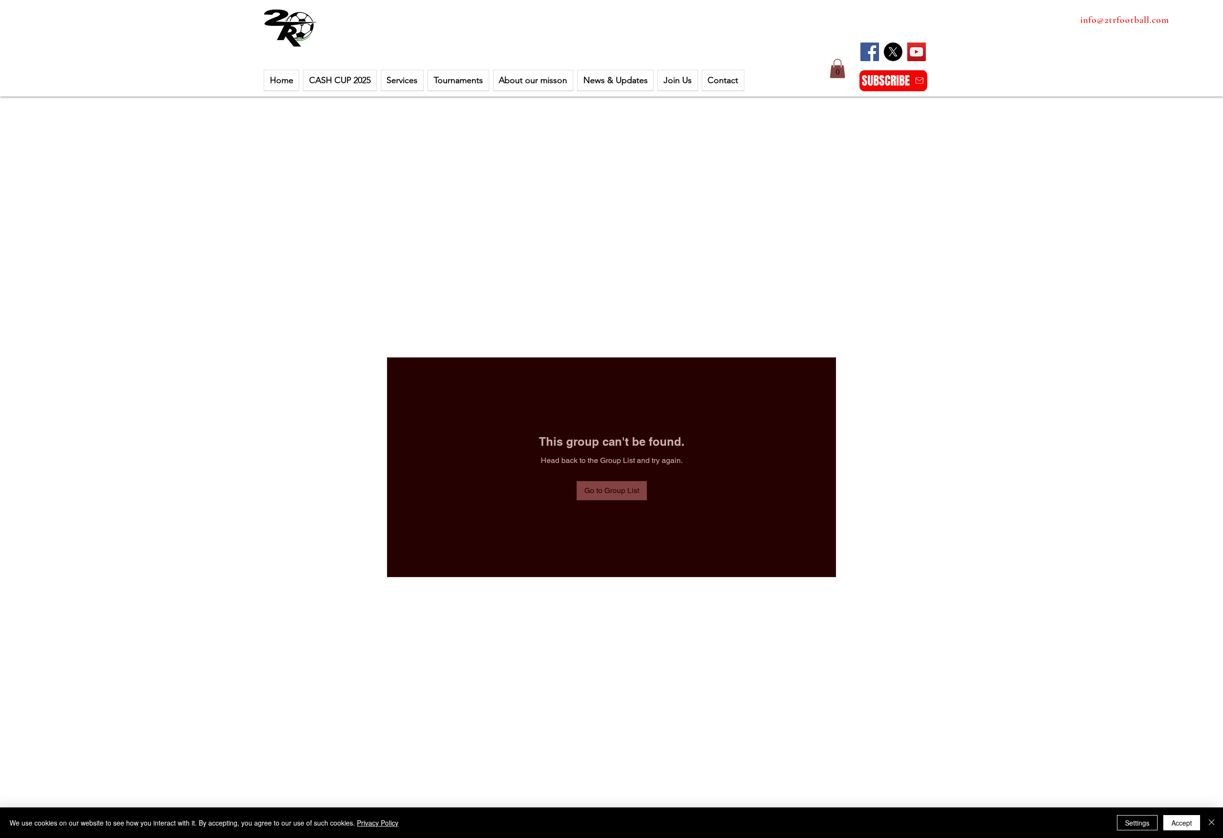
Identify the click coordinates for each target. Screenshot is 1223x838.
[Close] (1211, 822)
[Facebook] (869, 52)
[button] (339, 80)
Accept (1181, 822)
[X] (893, 52)
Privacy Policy (377, 822)
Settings (1137, 822)
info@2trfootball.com (1124, 20)
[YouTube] (916, 52)
